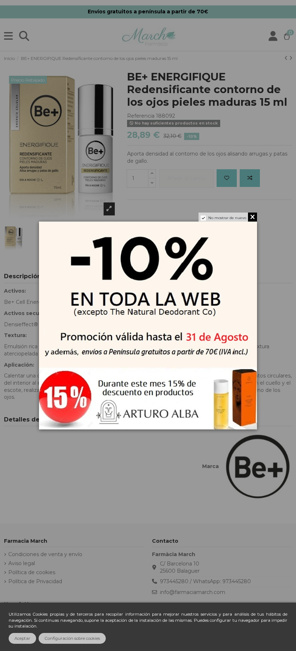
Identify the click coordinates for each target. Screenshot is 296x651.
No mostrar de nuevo (227, 217)
